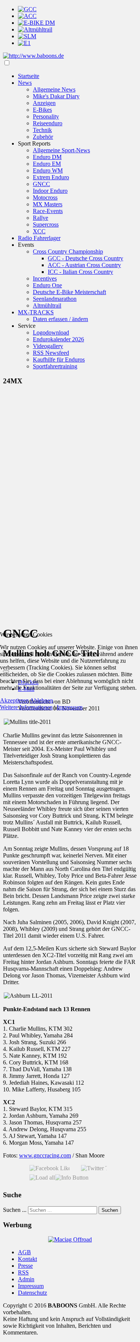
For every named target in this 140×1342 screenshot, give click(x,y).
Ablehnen (41, 700)
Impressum (70, 707)
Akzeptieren (14, 700)
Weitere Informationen (26, 707)
